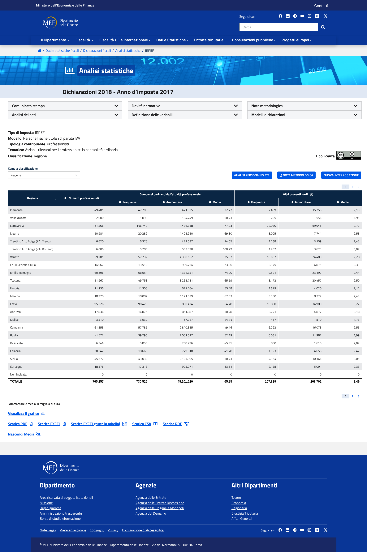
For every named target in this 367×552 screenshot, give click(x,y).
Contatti (321, 5)
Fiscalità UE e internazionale (123, 40)
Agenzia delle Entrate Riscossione (160, 502)
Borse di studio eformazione (60, 518)
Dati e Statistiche (171, 40)
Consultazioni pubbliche (252, 40)
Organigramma (50, 508)
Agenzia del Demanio (151, 513)
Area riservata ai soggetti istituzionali (66, 497)
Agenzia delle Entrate (151, 497)
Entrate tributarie (208, 40)
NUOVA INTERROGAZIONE (341, 175)
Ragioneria (239, 508)
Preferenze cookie (73, 530)
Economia (238, 502)
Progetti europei (295, 40)
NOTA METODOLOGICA (297, 175)
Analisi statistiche (127, 50)
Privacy (113, 530)
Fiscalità (83, 40)
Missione (46, 502)
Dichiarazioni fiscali (97, 50)
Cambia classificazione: (23, 168)
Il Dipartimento (54, 40)
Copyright (97, 530)
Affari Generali (241, 518)
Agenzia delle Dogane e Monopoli (160, 508)
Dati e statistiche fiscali (62, 50)
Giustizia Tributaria (244, 513)
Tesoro (236, 497)
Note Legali (48, 530)
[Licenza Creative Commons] (348, 155)
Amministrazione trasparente (61, 513)
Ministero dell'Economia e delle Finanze (65, 5)
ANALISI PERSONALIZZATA (252, 175)
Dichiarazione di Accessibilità (143, 530)
